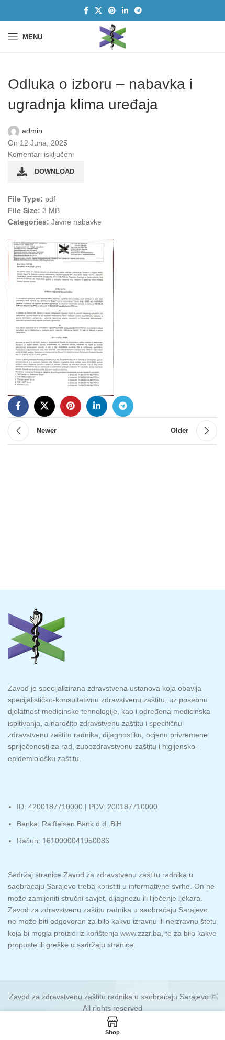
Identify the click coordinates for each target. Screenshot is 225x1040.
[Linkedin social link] (125, 11)
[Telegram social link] (138, 11)
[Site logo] (112, 36)
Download (54, 171)
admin (32, 131)
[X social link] (98, 11)
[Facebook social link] (86, 11)
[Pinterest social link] (112, 11)
